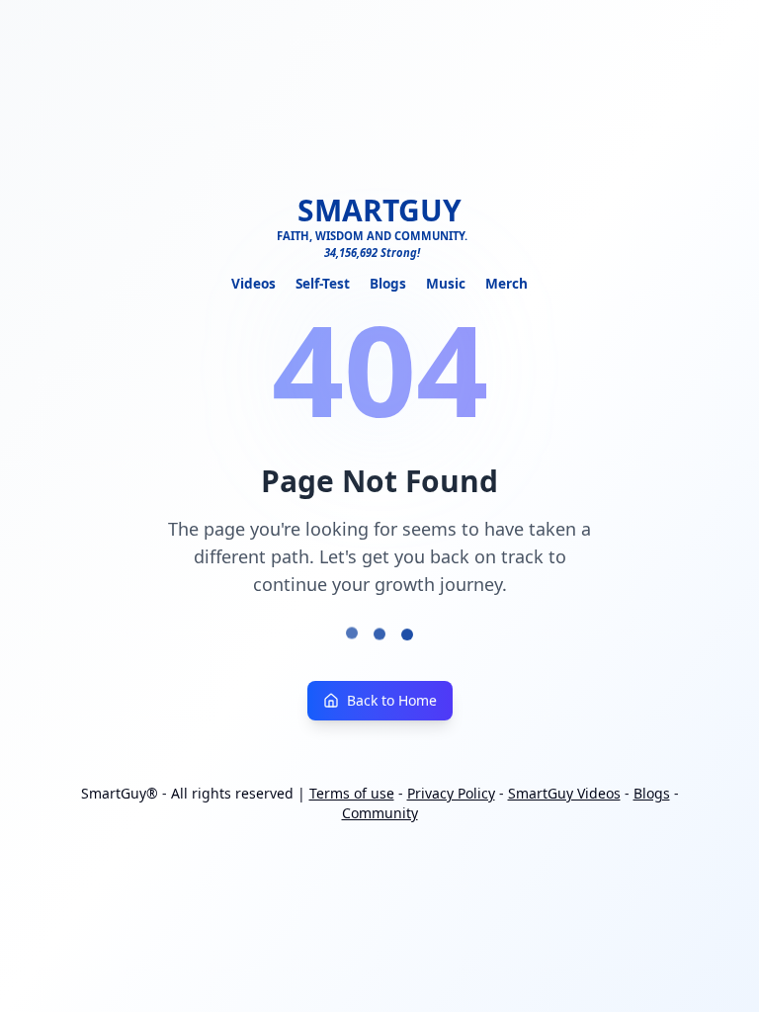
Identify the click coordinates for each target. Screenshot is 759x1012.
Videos (253, 283)
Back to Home (392, 700)
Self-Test (322, 283)
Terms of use (351, 793)
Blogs (388, 283)
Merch (506, 283)
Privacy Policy (451, 793)
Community (380, 812)
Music (445, 283)
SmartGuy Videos (564, 793)
